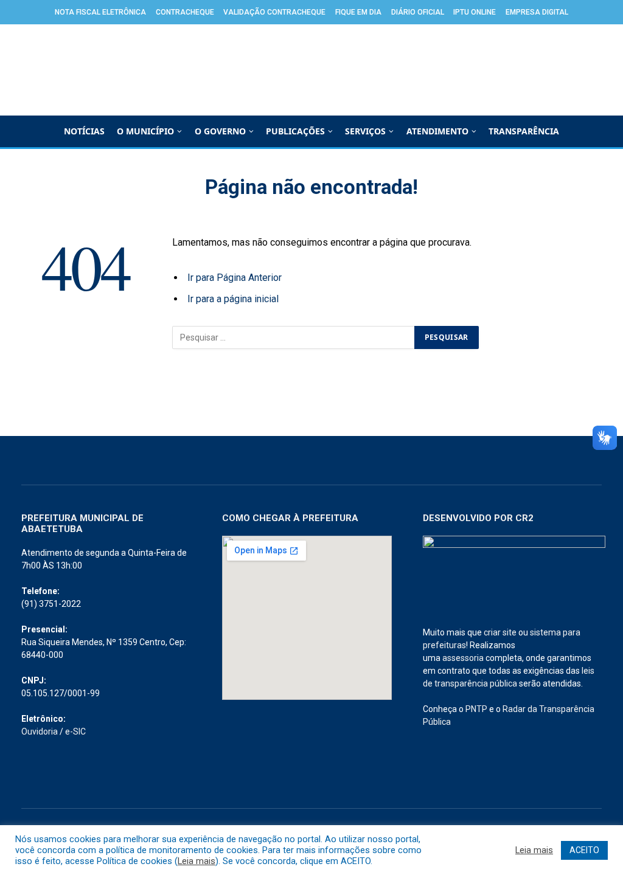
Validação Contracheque (274, 12)
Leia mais (196, 861)
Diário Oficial (417, 12)
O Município (145, 131)
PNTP (476, 709)
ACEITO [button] (584, 850)
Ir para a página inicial (233, 299)
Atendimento (437, 131)
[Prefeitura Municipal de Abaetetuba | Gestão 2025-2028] (312, 70)
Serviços (365, 131)
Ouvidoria (39, 731)
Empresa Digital (537, 12)
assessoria (463, 658)
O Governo (220, 131)
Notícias (84, 131)
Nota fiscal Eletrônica (100, 12)
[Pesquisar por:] (294, 337)
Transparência (524, 131)
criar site (500, 632)
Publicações (295, 131)
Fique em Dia (358, 12)
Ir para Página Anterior (234, 277)
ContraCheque (185, 12)
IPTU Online (474, 12)
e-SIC (75, 731)
